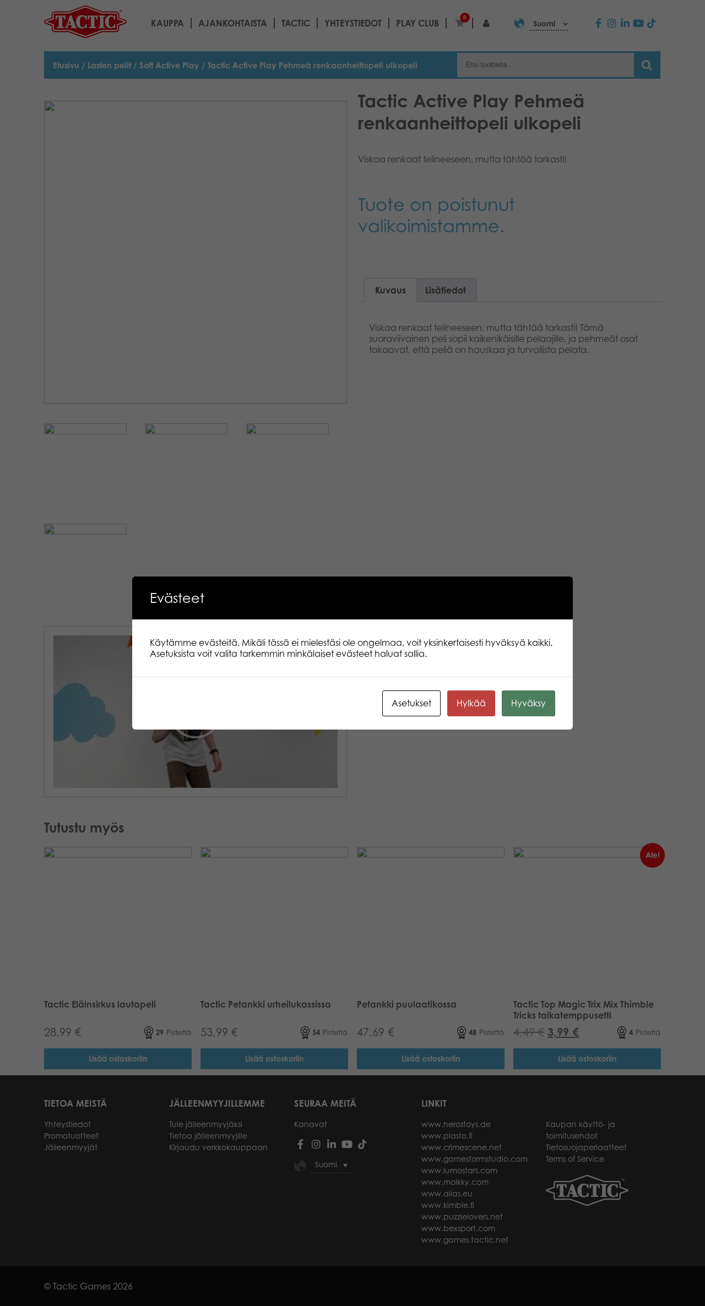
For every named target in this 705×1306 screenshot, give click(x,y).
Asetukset (411, 703)
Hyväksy (528, 703)
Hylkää (471, 703)
